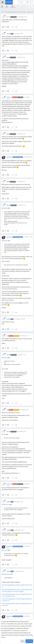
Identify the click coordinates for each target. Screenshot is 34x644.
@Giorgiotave (6, 574)
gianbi (8, 57)
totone (8, 17)
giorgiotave (9, 157)
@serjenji (4, 208)
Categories (12, 7)
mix (7, 335)
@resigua (4, 550)
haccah (8, 205)
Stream (2, 7)
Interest (7, 7)
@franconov (5, 504)
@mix (3, 369)
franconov (9, 97)
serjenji (8, 33)
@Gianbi (4, 261)
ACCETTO (29, 641)
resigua (8, 501)
